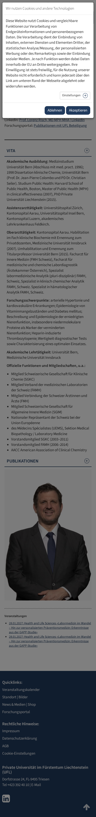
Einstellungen (71, 95)
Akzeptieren (78, 110)
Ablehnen (55, 110)
